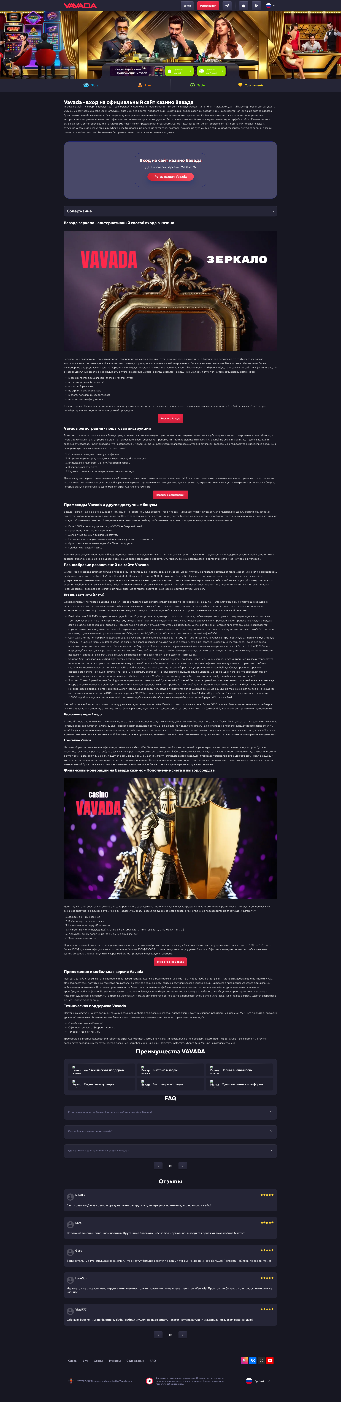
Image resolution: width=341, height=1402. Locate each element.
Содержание (135, 1360)
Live (85, 1360)
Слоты (72, 1360)
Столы (98, 1360)
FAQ (153, 1360)
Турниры (115, 1360)
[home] (80, 5)
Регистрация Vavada (171, 176)
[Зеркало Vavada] (170, 291)
